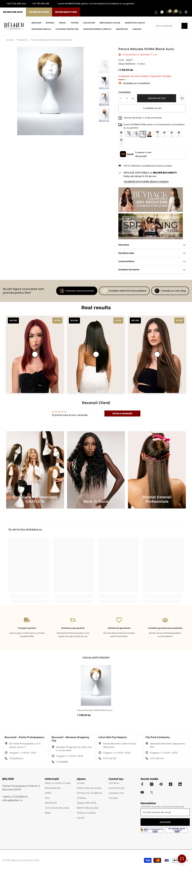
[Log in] (156, 12)
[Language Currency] (186, 12)
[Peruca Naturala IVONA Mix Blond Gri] (157, 134)
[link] (182, 98)
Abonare (165, 822)
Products (22, 40)
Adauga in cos (157, 98)
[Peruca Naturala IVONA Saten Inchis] (121, 134)
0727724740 (157, 758)
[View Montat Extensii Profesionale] (157, 470)
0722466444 (16, 758)
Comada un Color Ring (173, 290)
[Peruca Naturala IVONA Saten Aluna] (165, 134)
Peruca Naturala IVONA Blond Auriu (94, 710)
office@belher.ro (12, 800)
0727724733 (109, 758)
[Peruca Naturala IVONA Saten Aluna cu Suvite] (121, 141)
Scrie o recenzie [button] (122, 413)
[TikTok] (187, 3)
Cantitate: (124, 92)
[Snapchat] (180, 784)
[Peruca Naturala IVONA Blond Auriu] (96, 685)
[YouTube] (182, 3)
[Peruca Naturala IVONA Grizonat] (172, 134)
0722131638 (62, 761)
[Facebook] (173, 3)
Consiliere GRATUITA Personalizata (127, 290)
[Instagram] (177, 3)
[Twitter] (151, 792)
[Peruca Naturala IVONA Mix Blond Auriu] (150, 134)
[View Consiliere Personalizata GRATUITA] (35, 470)
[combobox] (167, 26)
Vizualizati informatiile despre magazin (146, 181)
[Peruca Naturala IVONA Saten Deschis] (129, 134)
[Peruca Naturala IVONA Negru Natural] (179, 134)
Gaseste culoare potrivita (80, 290)
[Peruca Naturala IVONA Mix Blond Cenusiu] (136, 134)
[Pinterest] (161, 784)
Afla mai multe (141, 156)
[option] (50, 91)
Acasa (10, 40)
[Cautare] (170, 26)
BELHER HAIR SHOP (13, 12)
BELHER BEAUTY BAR (66, 12)
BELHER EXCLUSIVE (39, 12)
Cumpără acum (152, 108)
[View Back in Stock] (96, 470)
